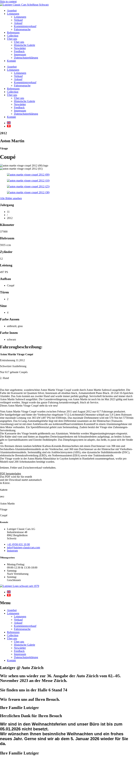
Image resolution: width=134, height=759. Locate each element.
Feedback (19, 51)
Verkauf (18, 19)
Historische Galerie (24, 45)
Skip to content (8, 1)
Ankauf (18, 23)
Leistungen (13, 13)
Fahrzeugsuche (22, 29)
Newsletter (20, 48)
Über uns (12, 38)
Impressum (20, 54)
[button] (10, 473)
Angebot (12, 10)
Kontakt (11, 60)
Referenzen (13, 32)
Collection (12, 35)
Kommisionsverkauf (25, 26)
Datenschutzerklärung (26, 57)
